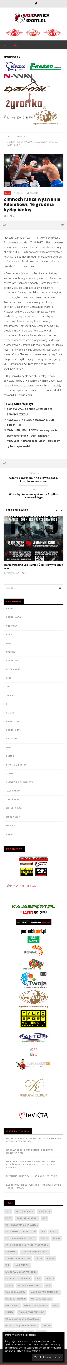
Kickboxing (13, 721)
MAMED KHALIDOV (15, 1292)
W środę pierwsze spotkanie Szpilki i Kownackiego (33, 494)
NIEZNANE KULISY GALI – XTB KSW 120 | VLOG (31, 1176)
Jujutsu (11, 695)
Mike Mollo (12, 1305)
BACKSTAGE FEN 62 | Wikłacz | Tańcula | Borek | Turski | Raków (34, 1186)
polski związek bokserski (21, 1326)
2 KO (7, 1211)
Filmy (9, 643)
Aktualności (14, 617)
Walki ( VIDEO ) (14, 808)
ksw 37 (50, 1278)
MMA (8, 747)
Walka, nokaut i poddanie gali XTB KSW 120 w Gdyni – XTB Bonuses (33, 1140)
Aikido (10, 609)
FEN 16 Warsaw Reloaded (20, 1238)
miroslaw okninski (36, 1305)
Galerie (10, 652)
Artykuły (12, 626)
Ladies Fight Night (29, 1285)
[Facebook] (35, 4)
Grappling (12, 661)
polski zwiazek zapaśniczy (22, 1319)
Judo (9, 687)
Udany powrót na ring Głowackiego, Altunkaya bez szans (33, 478)
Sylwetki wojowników (19, 782)
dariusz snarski (27, 1218)
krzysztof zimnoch (17, 1278)
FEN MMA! (10, 1252)
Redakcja (33, 193)
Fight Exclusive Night (35, 1252)
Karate (10, 713)
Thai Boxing (13, 799)
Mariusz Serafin (15, 1299)
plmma (9, 1312)
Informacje (13, 669)
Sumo (9, 773)
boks (8, 1218)
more (62, 225)
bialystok (44, 1211)
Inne (8, 678)
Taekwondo (13, 791)
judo (39, 1258)
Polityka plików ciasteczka (28, 1351)
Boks (7, 193)
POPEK (46, 1326)
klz (7, 1265)
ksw (37, 1278)
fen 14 (54, 1232)
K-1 (8, 704)
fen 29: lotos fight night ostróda (26, 1245)
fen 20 (44, 1238)
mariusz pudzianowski (45, 1292)
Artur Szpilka (24, 1211)
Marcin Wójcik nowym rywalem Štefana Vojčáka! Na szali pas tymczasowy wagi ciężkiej (31, 1165)
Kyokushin (12, 739)
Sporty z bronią (16, 765)
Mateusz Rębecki (41, 1299)
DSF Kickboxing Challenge (21, 1225)
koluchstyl (22, 1265)
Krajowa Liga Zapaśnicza (21, 1272)
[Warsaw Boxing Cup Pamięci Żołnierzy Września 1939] (33, 538)
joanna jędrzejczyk (18, 1258)
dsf (44, 1218)
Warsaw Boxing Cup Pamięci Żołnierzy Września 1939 (29, 1151)
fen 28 (56, 1238)
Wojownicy (13, 817)
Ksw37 (9, 1285)
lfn (48, 1285)
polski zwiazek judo (31, 1312)
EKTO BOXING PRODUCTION (20, 1232)
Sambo (10, 756)
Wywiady (11, 825)
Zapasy (10, 834)
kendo (51, 1258)
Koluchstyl (13, 730)
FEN (43, 1232)
